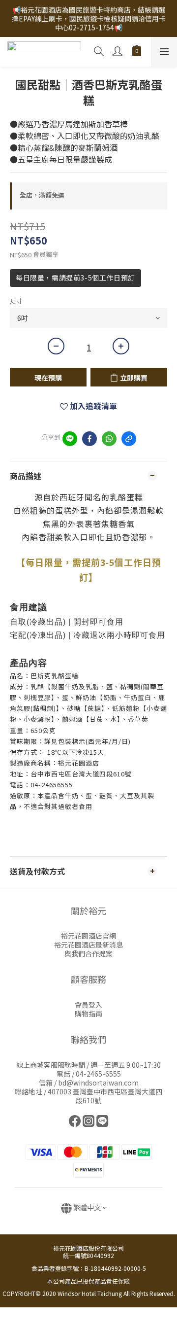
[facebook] (89, 438)
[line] (69, 438)
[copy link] (128, 438)
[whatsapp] (109, 438)
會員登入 (88, 1005)
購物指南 (88, 1013)
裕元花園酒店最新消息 (88, 944)
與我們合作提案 (88, 953)
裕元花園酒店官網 (88, 936)
